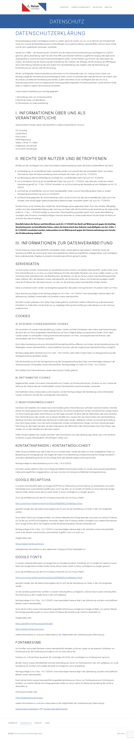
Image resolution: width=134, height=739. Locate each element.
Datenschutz (26, 723)
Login (47, 723)
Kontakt (38, 723)
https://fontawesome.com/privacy (29, 697)
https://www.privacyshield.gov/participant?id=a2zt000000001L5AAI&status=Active (48, 503)
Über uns (108, 7)
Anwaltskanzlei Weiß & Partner (55, 708)
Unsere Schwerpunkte (80, 7)
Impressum (12, 723)
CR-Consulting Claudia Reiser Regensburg (27, 733)
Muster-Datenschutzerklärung (27, 708)
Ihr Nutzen (97, 7)
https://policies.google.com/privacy (29, 543)
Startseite (64, 7)
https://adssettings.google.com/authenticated (34, 623)
